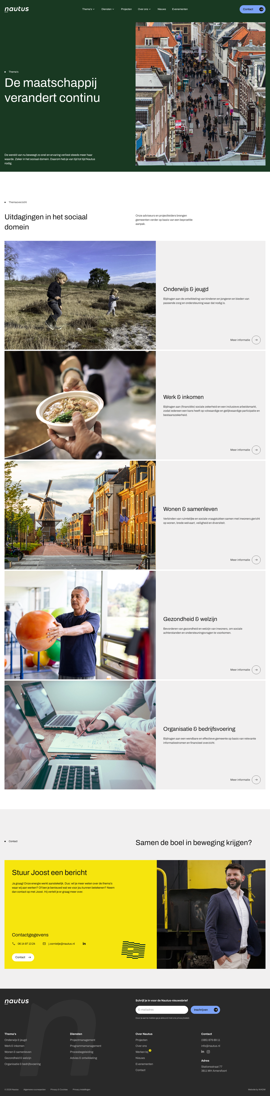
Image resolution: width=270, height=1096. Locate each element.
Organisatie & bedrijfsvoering (22, 1064)
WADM (262, 1089)
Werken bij (142, 1051)
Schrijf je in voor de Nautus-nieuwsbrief (162, 1000)
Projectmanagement (82, 1040)
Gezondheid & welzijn (17, 1058)
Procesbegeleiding (81, 1051)
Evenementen (144, 1064)
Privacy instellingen (81, 1089)
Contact (140, 1070)
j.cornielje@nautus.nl (62, 943)
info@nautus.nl (210, 1045)
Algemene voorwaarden (34, 1089)
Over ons (141, 1045)
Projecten (141, 1040)
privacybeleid (183, 1018)
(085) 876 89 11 (210, 1040)
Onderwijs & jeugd (15, 1040)
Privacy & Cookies (59, 1089)
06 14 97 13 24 (26, 943)
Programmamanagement (85, 1045)
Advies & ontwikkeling (83, 1058)
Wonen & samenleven (17, 1051)
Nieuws (140, 1058)
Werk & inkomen (14, 1045)
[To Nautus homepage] (16, 9)
